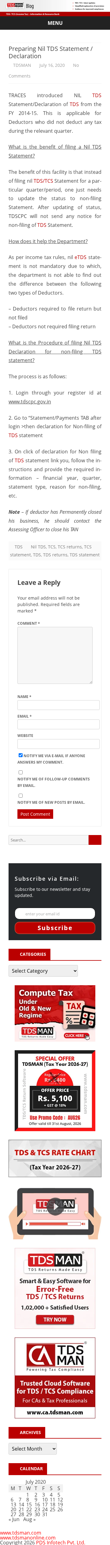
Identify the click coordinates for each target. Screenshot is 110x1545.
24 (45, 1509)
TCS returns (70, 547)
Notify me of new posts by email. (51, 802)
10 (45, 1499)
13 (13, 1504)
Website (25, 735)
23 (37, 1509)
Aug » (29, 1519)
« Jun (14, 1519)
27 (13, 1514)
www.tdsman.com (20, 1532)
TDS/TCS (43, 180)
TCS (52, 547)
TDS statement (85, 555)
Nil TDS (38, 547)
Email (24, 716)
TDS (96, 95)
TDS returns (55, 555)
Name (24, 696)
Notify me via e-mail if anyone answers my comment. (51, 759)
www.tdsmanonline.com (28, 1537)
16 (37, 1504)
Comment (28, 623)
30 (37, 1514)
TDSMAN (22, 65)
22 (29, 1509)
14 (21, 1504)
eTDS (80, 257)
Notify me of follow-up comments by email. (53, 782)
